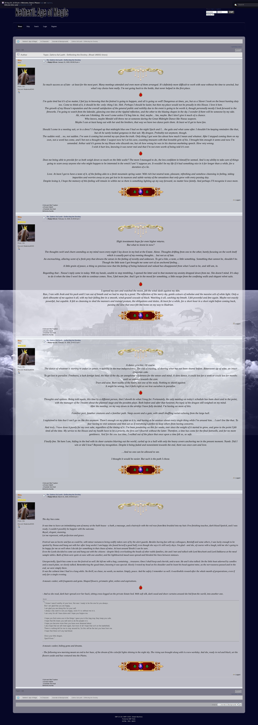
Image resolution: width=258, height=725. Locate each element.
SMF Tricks (132, 719)
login (42, 3)
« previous (234, 47)
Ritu (20, 60)
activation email (25, 5)
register (49, 3)
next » (240, 47)
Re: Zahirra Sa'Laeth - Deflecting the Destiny (64, 60)
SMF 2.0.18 (118, 716)
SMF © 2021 (127, 716)
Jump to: (214, 704)
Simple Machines (137, 716)
